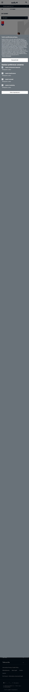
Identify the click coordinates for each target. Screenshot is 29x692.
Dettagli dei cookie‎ (6, 69)
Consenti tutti (14, 60)
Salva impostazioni (15, 92)
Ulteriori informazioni (6, 55)
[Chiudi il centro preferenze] (27, 37)
